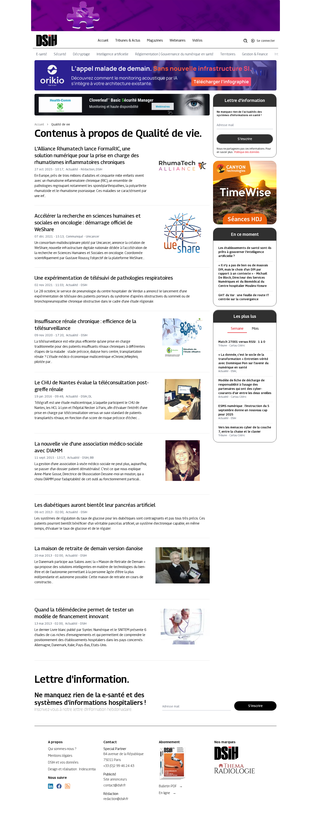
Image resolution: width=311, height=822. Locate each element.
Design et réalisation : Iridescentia (72, 769)
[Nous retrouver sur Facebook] (59, 786)
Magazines (155, 40)
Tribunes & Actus (127, 40)
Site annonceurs (115, 779)
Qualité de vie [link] (60, 124)
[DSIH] (238, 753)
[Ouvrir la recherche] (247, 40)
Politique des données (246, 152)
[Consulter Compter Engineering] (155, 15)
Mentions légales (60, 756)
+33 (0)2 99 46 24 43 (118, 766)
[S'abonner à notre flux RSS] (67, 786)
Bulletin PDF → (171, 786)
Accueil (103, 40)
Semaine (237, 329)
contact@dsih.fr (114, 785)
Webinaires (178, 40)
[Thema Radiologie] (238, 768)
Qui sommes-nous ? (62, 749)
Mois (255, 329)
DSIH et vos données (63, 762)
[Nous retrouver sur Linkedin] (50, 786)
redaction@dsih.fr (115, 799)
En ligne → (167, 793)
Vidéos (197, 40)
